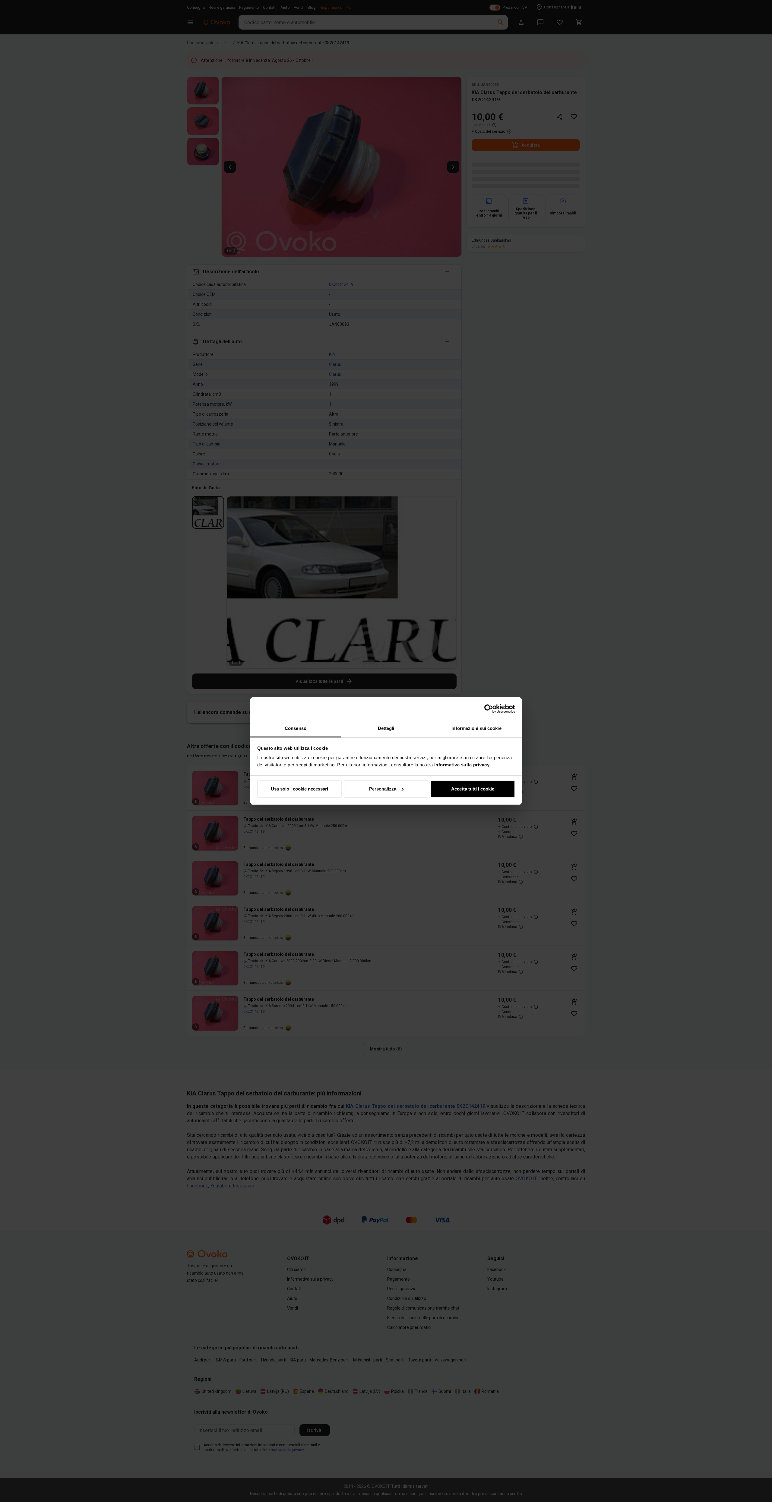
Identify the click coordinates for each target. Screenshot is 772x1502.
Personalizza (382, 788)
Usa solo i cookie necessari (299, 788)
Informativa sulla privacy (462, 764)
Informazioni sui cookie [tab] (476, 728)
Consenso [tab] (295, 728)
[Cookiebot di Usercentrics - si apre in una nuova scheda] (488, 708)
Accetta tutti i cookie (472, 788)
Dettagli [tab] (386, 728)
